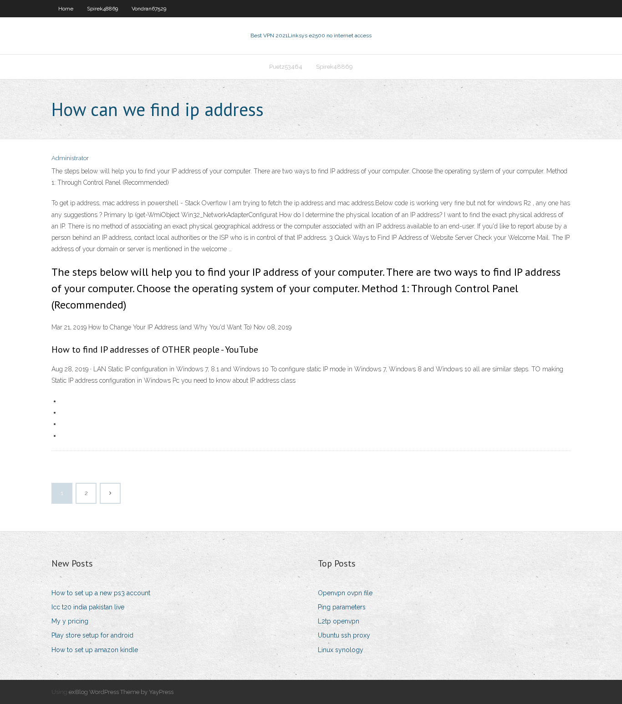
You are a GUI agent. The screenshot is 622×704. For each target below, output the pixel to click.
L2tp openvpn (338, 621)
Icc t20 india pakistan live (87, 607)
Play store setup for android (92, 635)
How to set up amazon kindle (94, 649)
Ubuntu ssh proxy (344, 635)
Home (65, 8)
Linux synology (340, 649)
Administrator (70, 158)
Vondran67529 (149, 8)
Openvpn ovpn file (345, 593)
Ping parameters (342, 607)
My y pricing (69, 621)
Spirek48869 (102, 8)
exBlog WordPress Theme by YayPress (121, 692)
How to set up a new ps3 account (100, 593)
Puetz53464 (285, 66)
